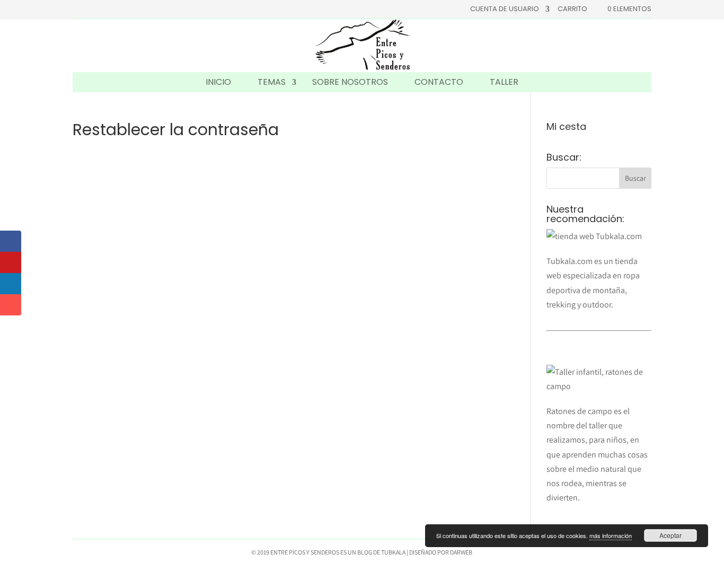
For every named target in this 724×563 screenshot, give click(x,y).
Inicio (218, 82)
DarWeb (461, 552)
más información (610, 535)
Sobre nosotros (350, 82)
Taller (504, 82)
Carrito (572, 9)
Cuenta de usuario (504, 9)
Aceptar (670, 535)
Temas (272, 82)
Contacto (438, 82)
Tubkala (393, 552)
